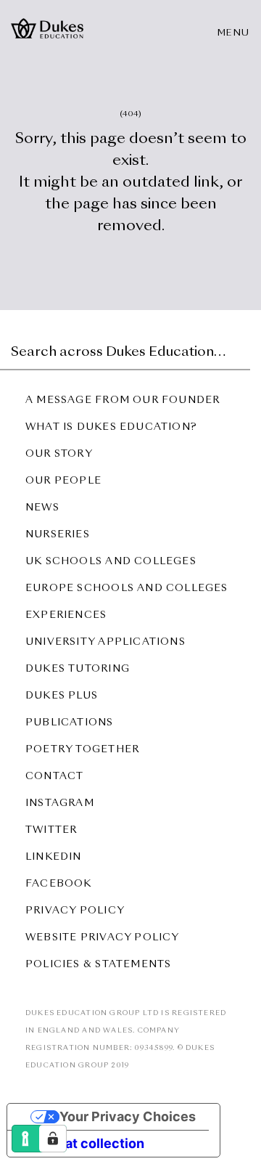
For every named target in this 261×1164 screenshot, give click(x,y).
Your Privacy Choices (127, 1116)
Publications (69, 723)
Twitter (51, 830)
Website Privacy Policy (102, 938)
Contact (54, 776)
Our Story (59, 454)
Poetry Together (82, 749)
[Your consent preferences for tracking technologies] (53, 1138)
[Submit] (237, 348)
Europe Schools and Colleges (126, 588)
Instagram (59, 803)
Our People (63, 481)
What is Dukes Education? (111, 427)
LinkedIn (53, 857)
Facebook (58, 884)
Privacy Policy (75, 911)
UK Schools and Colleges (110, 561)
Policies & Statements (98, 964)
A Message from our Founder (122, 400)
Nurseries (57, 535)
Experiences (66, 615)
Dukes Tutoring (77, 669)
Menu (234, 33)
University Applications (105, 642)
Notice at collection (82, 1143)
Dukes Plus (61, 696)
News (42, 508)
